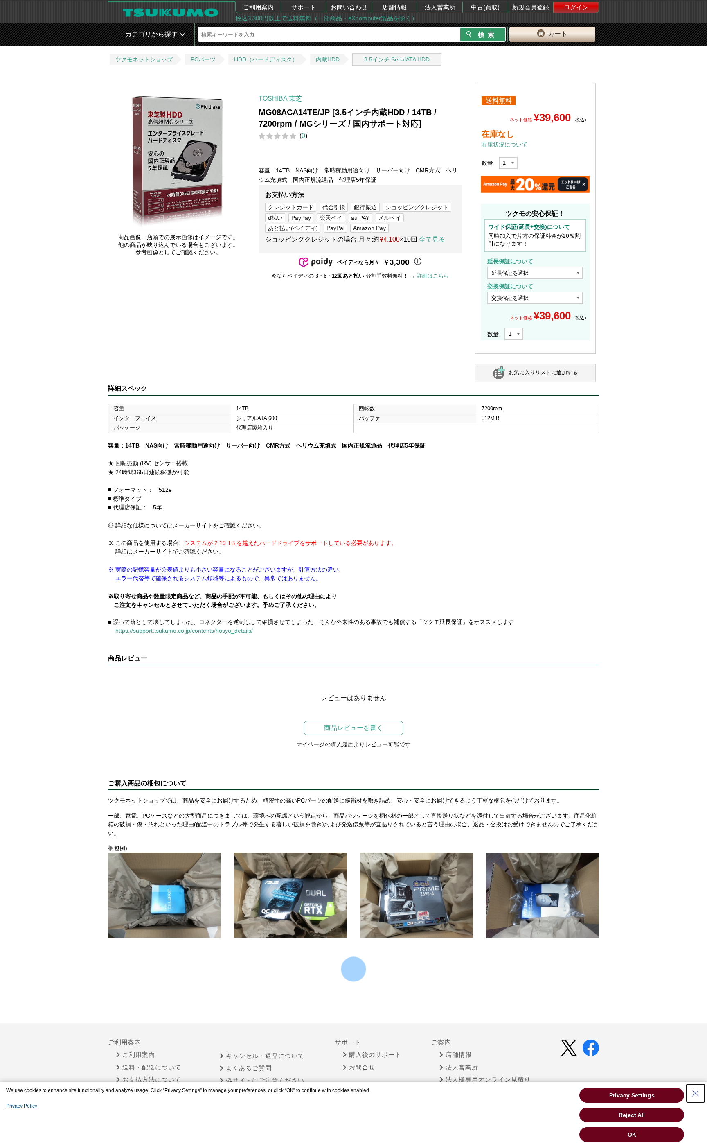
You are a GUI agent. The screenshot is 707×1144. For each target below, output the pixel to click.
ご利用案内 (258, 7)
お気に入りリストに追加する (543, 372)
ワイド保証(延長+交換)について (529, 227)
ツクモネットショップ (144, 59)
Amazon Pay (369, 228)
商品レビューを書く (353, 727)
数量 (487, 163)
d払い (275, 218)
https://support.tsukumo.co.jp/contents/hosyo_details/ (184, 630)
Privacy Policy (21, 1106)
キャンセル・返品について (265, 1056)
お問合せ (362, 1067)
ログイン (576, 7)
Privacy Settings (632, 1095)
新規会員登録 (530, 7)
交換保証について (510, 286)
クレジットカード (291, 207)
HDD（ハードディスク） (266, 59)
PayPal (335, 228)
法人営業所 (440, 7)
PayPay (301, 218)
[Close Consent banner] (696, 1093)
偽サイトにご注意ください (265, 1080)
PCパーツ (203, 59)
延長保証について (510, 261)
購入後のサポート (375, 1054)
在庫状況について (504, 144)
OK (632, 1134)
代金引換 (333, 207)
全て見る (432, 239)
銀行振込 (365, 207)
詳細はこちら (433, 276)
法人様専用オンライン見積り (488, 1079)
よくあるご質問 (249, 1068)
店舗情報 (394, 7)
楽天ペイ (331, 218)
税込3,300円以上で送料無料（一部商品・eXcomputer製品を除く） (326, 18)
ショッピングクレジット (416, 207)
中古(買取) (485, 7)
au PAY (360, 218)
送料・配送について (151, 1067)
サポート (303, 7)
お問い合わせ (349, 7)
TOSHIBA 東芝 (280, 98)
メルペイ (389, 218)
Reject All (632, 1115)
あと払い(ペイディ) (293, 228)
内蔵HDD (328, 59)
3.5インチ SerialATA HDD (397, 59)
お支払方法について (151, 1079)
